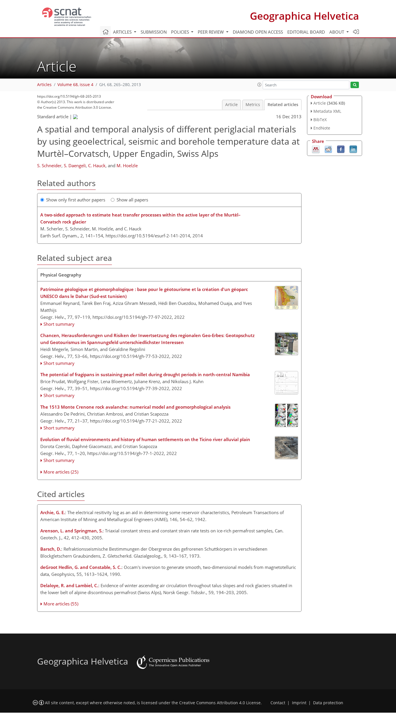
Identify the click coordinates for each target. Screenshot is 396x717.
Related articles (283, 104)
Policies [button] (180, 32)
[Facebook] (341, 149)
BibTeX (320, 119)
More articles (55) (60, 604)
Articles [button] (123, 32)
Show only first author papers (75, 200)
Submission (154, 32)
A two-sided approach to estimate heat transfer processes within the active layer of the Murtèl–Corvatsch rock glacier (140, 218)
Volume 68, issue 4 (75, 84)
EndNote (321, 128)
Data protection (328, 702)
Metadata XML (327, 111)
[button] (259, 84)
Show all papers (132, 200)
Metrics (253, 104)
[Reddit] (328, 149)
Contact (277, 702)
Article (231, 104)
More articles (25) (60, 472)
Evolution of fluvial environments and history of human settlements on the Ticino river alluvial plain (145, 439)
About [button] (337, 32)
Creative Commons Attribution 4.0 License (220, 702)
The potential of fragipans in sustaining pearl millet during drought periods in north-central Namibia (145, 374)
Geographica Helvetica (304, 16)
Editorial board (306, 32)
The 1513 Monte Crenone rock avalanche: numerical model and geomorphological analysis (135, 407)
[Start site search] (354, 85)
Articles (44, 84)
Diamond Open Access (258, 32)
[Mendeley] (316, 149)
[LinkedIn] (353, 149)
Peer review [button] (211, 32)
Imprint (299, 702)
